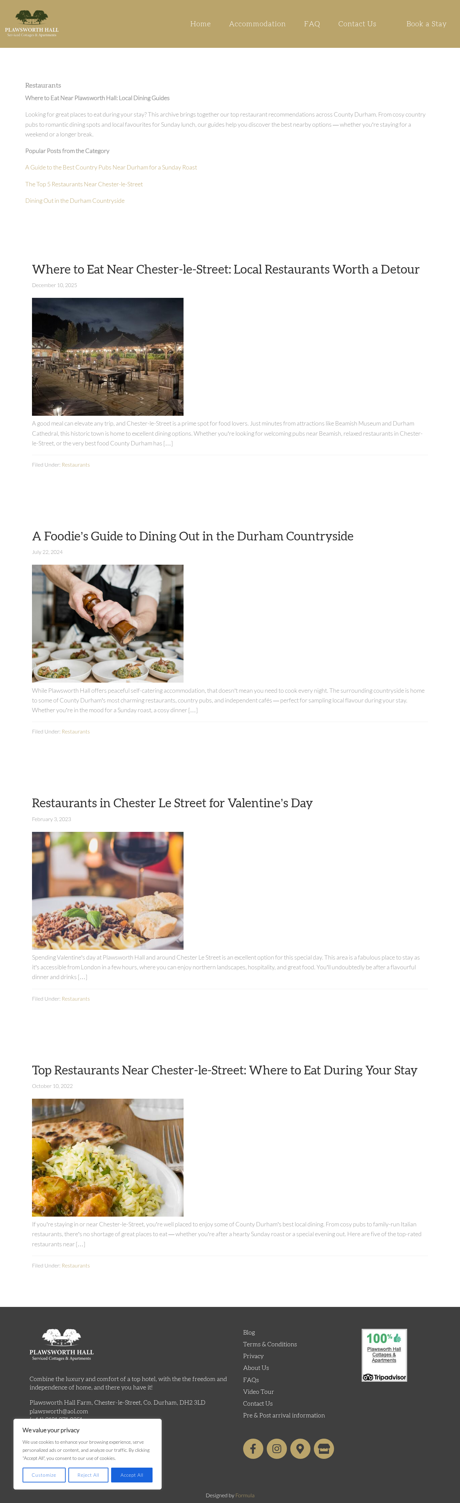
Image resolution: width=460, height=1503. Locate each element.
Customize (44, 1475)
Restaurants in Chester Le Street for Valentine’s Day (172, 803)
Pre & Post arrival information (284, 1416)
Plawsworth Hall (32, 23)
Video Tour (258, 1392)
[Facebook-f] (253, 1449)
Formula (245, 1495)
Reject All (88, 1475)
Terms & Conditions (270, 1345)
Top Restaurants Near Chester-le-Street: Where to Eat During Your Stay (225, 1071)
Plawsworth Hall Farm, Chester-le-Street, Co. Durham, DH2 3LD (117, 1403)
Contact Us (258, 1404)
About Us (256, 1368)
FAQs (251, 1380)
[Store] (324, 1449)
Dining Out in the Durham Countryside (75, 200)
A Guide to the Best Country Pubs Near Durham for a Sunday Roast (111, 167)
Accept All (132, 1475)
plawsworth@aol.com (59, 1412)
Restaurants (76, 464)
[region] (87, 1454)
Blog (249, 1333)
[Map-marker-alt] (300, 1449)
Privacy (253, 1356)
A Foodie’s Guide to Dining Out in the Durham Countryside (193, 537)
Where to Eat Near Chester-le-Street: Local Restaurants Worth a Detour (226, 270)
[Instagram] (277, 1449)
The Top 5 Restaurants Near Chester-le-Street (84, 184)
